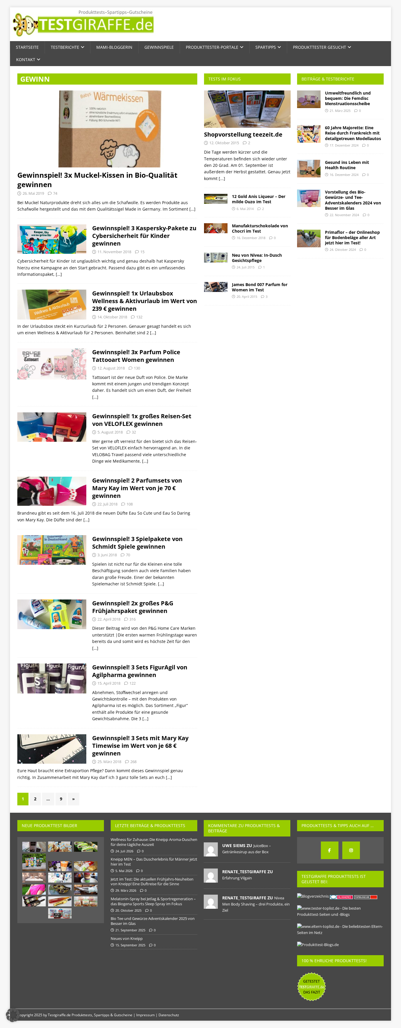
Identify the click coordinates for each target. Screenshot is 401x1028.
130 (137, 368)
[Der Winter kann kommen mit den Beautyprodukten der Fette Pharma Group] (60, 878)
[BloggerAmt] (313, 896)
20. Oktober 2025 (128, 910)
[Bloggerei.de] (342, 896)
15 (142, 251)
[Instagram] (351, 850)
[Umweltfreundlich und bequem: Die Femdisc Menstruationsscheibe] (309, 99)
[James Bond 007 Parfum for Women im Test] (216, 287)
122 (132, 683)
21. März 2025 (340, 110)
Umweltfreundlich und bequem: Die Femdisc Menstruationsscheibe (348, 98)
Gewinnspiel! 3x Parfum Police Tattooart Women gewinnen (136, 356)
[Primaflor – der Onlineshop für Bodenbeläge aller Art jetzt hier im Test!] (309, 238)
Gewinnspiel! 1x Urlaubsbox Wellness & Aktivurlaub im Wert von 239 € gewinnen (144, 301)
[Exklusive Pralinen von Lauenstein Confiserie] (60, 890)
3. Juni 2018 (107, 554)
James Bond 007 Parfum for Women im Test (259, 287)
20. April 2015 (247, 296)
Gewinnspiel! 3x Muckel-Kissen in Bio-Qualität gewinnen (97, 179)
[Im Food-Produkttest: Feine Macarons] (85, 878)
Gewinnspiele (159, 47)
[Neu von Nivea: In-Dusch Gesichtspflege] (216, 258)
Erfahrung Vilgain (237, 878)
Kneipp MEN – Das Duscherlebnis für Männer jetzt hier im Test (154, 861)
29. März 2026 (125, 890)
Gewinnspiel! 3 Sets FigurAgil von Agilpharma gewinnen (139, 671)
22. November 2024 (344, 215)
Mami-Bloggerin (114, 47)
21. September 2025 (130, 930)
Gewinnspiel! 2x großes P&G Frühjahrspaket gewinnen (132, 607)
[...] (222, 178)
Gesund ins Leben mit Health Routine (347, 164)
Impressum (145, 1014)
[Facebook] (329, 850)
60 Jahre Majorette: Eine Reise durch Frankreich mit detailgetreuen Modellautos (353, 133)
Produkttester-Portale (212, 47)
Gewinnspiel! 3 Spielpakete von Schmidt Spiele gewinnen (137, 542)
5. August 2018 (110, 432)
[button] (13, 1015)
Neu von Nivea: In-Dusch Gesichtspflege (257, 257)
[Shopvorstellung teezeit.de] (247, 109)
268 (133, 761)
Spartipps (265, 47)
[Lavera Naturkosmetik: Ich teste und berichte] (60, 866)
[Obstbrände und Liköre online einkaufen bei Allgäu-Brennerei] (60, 901)
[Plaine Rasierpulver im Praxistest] (34, 847)
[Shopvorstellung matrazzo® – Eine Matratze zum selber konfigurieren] (34, 878)
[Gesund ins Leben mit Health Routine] (309, 168)
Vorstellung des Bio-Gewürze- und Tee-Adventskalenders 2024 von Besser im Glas (353, 200)
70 (128, 554)
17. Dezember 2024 (344, 145)
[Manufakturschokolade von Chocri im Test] (216, 228)
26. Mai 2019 (33, 193)
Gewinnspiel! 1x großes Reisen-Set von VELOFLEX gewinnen (141, 420)
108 (130, 504)
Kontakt (25, 59)
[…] (192, 209)
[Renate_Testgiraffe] (211, 879)
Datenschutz (169, 1014)
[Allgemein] (51, 238)
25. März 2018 (109, 761)
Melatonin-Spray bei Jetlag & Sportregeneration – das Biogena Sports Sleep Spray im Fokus (153, 901)
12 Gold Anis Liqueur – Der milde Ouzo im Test (258, 199)
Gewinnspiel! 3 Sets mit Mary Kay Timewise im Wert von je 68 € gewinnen (140, 745)
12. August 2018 (111, 368)
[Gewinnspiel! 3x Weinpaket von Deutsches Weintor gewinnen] (34, 901)
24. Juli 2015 (246, 267)
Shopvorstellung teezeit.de (243, 134)
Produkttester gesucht (319, 47)
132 (139, 317)
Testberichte (65, 47)
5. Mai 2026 (123, 871)
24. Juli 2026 (124, 851)
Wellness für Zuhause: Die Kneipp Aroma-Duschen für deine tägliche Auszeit (154, 842)
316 (132, 619)
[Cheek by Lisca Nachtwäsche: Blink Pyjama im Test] (85, 890)
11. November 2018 (114, 251)
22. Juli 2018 (107, 504)
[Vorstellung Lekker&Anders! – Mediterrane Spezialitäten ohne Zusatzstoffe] (85, 901)
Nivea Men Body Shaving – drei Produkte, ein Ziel (256, 904)
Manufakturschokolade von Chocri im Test (260, 228)
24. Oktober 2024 (343, 249)
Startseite (27, 47)
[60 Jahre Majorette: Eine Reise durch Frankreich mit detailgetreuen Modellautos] (309, 134)
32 (134, 432)
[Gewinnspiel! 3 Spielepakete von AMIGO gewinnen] (60, 913)
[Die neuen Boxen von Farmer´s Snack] (60, 846)
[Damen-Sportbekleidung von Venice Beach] (34, 889)
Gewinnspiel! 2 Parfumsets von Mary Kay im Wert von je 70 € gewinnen (137, 488)
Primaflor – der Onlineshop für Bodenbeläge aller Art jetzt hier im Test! (352, 237)
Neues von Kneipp (127, 938)
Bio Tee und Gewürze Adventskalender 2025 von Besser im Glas (153, 921)
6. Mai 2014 (245, 208)
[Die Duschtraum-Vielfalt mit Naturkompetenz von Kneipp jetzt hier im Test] (34, 862)
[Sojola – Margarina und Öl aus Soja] (85, 847)
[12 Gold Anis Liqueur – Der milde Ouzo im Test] (216, 199)
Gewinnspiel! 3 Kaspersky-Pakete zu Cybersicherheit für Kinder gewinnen (144, 235)
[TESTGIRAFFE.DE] (83, 38)
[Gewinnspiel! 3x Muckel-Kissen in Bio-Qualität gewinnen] (107, 128)
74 (55, 193)
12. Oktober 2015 (224, 142)
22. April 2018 (108, 619)
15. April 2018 (108, 683)
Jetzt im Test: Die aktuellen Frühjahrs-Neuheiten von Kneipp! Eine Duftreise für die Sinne (152, 881)
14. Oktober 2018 (112, 317)
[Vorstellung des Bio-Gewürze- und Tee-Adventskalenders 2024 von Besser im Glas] (309, 198)
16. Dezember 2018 (251, 238)
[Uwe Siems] (211, 853)
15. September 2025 (130, 945)
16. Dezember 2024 (344, 174)
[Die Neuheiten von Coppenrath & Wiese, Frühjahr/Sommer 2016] (85, 866)
